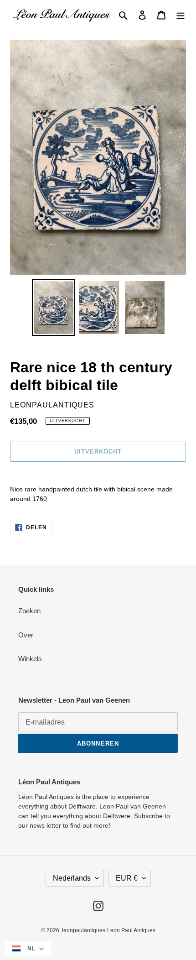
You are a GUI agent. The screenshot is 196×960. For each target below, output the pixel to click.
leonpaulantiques (83, 930)
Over (25, 635)
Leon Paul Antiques (131, 930)
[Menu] (180, 15)
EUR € (127, 878)
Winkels (30, 659)
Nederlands (72, 878)
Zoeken (29, 611)
